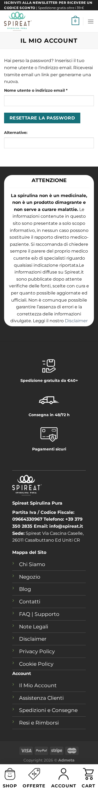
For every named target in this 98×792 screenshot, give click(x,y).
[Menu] (90, 21)
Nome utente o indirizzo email (44, 90)
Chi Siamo (32, 564)
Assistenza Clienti (41, 698)
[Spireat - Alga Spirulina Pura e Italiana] (36, 21)
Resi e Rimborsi (39, 722)
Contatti (29, 601)
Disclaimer (76, 320)
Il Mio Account (38, 685)
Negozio (29, 576)
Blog (25, 589)
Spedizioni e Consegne (48, 710)
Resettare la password (42, 118)
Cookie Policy (36, 664)
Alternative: (15, 132)
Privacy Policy (37, 651)
